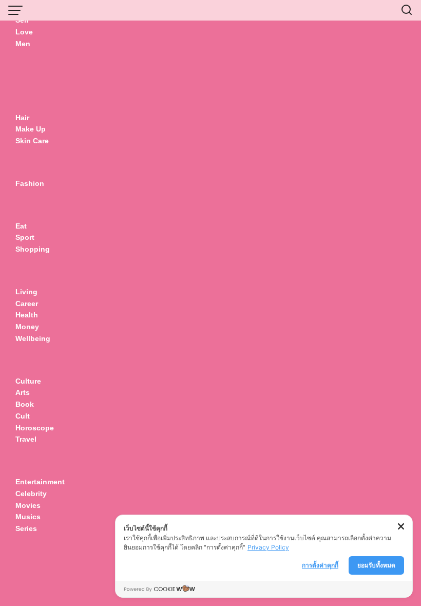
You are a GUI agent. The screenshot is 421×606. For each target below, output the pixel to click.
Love (24, 32)
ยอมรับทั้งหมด (376, 565)
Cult (23, 416)
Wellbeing (33, 338)
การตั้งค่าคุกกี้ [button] (320, 565)
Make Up (30, 129)
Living (26, 292)
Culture (28, 381)
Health (26, 315)
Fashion (29, 183)
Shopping (32, 249)
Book (24, 404)
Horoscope (34, 428)
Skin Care (32, 141)
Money (27, 327)
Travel (25, 439)
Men (22, 44)
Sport (24, 237)
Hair (22, 117)
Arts (22, 392)
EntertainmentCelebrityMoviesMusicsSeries (40, 505)
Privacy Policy (268, 547)
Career (26, 303)
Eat (21, 226)
